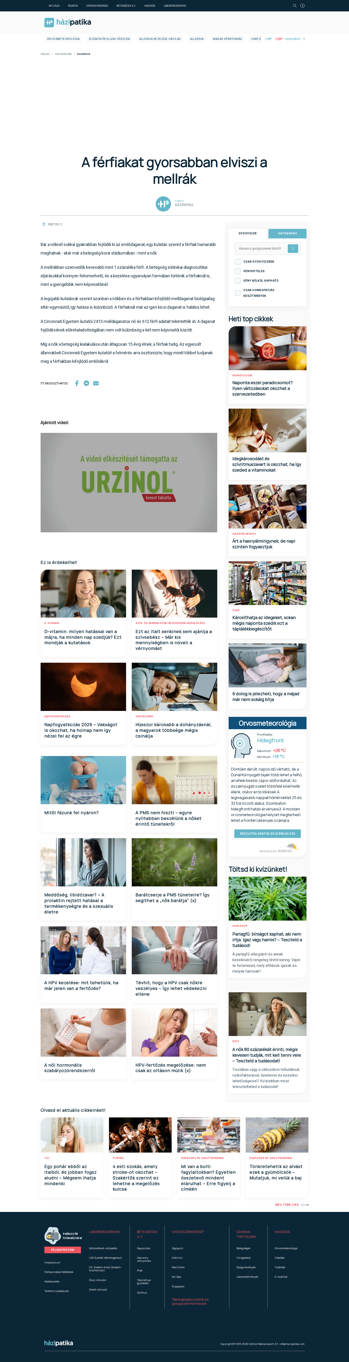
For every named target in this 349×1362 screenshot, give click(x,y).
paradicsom (242, 375)
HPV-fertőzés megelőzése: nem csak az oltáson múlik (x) (171, 1068)
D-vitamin (51, 623)
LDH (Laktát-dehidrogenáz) (105, 1257)
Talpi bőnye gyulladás (144, 1281)
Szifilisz (142, 1292)
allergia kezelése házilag (160, 39)
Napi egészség (63, 54)
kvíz (235, 1041)
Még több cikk (287, 1204)
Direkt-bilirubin (98, 1289)
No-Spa (176, 1276)
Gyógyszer (248, 233)
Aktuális (54, 5)
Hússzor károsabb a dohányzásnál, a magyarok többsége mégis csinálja (174, 730)
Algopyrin (177, 1248)
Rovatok (73, 5)
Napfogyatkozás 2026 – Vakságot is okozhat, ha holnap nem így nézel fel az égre (81, 730)
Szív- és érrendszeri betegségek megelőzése (170, 623)
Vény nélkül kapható (261, 280)
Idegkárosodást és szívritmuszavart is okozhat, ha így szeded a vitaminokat (266, 464)
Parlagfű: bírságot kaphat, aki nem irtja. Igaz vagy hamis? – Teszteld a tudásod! (267, 939)
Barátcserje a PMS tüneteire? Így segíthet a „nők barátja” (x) (173, 897)
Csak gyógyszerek (258, 261)
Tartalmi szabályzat (56, 1291)
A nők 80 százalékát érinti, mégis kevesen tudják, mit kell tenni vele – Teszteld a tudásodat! (266, 1055)
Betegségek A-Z (126, 5)
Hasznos (149, 5)
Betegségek (243, 1248)
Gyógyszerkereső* (188, 1232)
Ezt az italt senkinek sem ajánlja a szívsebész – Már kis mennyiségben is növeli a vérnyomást (174, 640)
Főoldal (45, 54)
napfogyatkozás (57, 716)
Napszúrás (143, 1248)
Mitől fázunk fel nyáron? (71, 812)
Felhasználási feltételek (58, 1272)
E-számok (281, 1276)
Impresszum (52, 1262)
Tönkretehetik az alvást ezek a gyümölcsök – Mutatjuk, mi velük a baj (276, 1172)
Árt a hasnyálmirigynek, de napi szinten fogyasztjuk (263, 543)
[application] (129, 482)
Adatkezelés (51, 1281)
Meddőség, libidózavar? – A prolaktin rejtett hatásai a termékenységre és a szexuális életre (78, 903)
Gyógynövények (246, 1267)
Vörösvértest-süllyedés (103, 1248)
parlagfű (239, 925)
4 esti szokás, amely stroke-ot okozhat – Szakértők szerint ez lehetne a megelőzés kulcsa (136, 1177)
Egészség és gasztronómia (202, 1158)
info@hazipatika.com (292, 1344)
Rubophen (178, 1286)
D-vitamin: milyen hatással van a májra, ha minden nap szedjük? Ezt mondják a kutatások (83, 637)
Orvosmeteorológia (63, 39)
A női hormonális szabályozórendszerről (69, 1068)
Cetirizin (177, 1257)
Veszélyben (144, 716)
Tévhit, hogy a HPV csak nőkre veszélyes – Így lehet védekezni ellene (171, 988)
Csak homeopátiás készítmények (258, 293)
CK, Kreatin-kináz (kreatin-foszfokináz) (105, 1268)
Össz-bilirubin (97, 1280)
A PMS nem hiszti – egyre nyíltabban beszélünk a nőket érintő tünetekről (169, 818)
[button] (106, 1234)
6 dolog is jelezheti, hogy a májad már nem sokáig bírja (265, 696)
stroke (118, 1158)
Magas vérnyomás (227, 39)
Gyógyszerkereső (97, 5)
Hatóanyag (287, 233)
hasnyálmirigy (244, 533)
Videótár (280, 1257)
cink (236, 610)
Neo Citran (178, 1267)
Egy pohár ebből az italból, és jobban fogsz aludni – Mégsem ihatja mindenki (70, 1174)
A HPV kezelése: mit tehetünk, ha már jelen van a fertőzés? (81, 985)
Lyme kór (258, 39)
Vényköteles (253, 271)
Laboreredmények (175, 5)
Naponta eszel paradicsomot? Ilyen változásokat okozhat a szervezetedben (262, 388)
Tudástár (280, 1267)
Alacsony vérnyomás (144, 1259)
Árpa (139, 1270)
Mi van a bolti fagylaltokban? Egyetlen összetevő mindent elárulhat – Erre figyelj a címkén (208, 1177)
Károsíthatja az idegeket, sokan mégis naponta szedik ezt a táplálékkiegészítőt (264, 623)
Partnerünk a (268, 851)
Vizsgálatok (243, 1257)
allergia (196, 39)
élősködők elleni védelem (109, 39)
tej (46, 1158)
